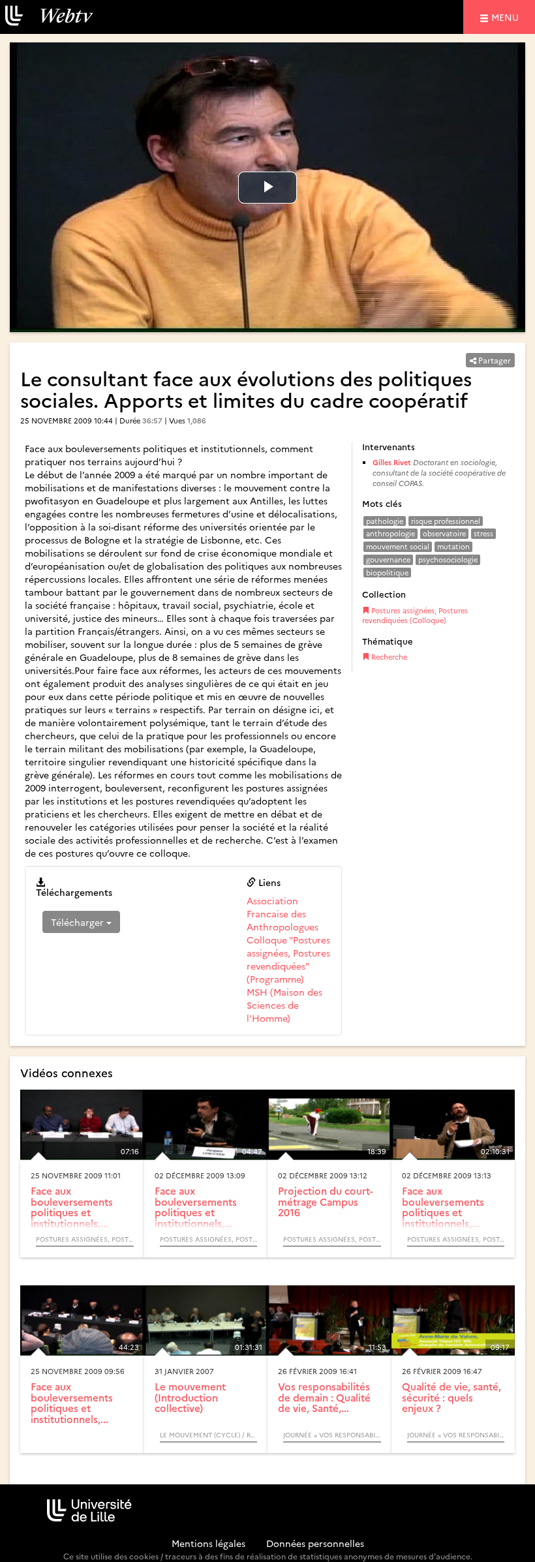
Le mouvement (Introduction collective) (190, 1397)
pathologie (384, 521)
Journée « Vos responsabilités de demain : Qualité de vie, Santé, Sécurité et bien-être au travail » (332, 1434)
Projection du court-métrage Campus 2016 (325, 1201)
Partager (493, 359)
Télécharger (78, 921)
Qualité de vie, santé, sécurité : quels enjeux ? (451, 1397)
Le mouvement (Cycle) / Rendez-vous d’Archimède (209, 1434)
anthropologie (390, 533)
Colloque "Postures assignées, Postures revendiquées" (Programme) (288, 959)
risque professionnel (445, 521)
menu (507, 16)
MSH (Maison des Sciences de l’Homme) (284, 1004)
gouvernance (388, 559)
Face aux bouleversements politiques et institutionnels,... (72, 1207)
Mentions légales (208, 1543)
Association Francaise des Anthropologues (282, 913)
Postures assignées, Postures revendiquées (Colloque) (415, 615)
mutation (453, 546)
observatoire (444, 533)
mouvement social (397, 546)
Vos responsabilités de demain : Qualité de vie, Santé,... (324, 1397)
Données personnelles (315, 1543)
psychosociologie (448, 559)
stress (483, 533)
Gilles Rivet (392, 462)
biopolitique (387, 572)
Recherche (388, 657)
